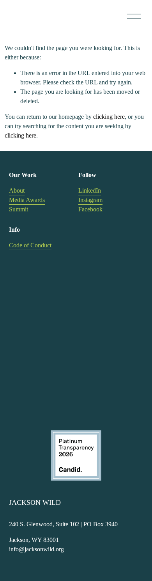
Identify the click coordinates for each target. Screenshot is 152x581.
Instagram (90, 200)
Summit (18, 209)
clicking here (109, 116)
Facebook (90, 209)
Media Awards (27, 200)
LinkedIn (89, 190)
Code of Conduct (30, 245)
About (17, 190)
